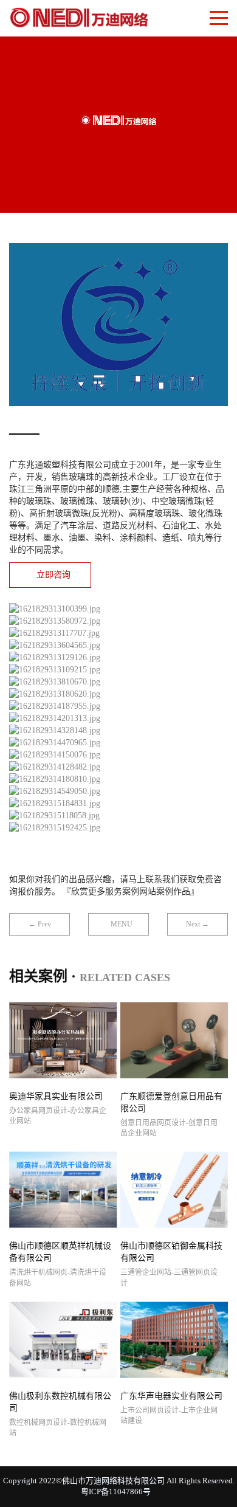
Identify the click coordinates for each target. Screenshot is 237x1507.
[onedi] (79, 15)
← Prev (40, 924)
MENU (121, 924)
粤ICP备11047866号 (116, 1491)
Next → (197, 924)
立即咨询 (53, 574)
